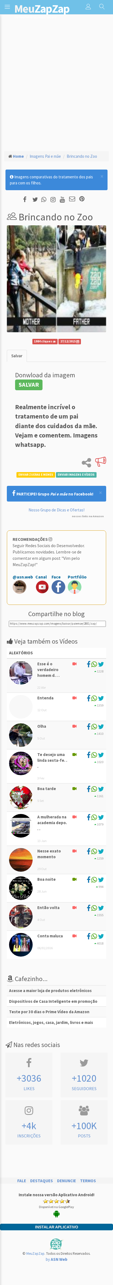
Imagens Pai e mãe (45, 156)
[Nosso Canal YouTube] (63, 199)
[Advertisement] (56, 87)
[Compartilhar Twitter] (36, 199)
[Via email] (72, 199)
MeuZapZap (35, 1253)
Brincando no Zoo (82, 156)
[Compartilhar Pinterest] (81, 199)
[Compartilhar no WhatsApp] (45, 199)
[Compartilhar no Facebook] (26, 199)
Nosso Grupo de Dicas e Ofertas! (56, 510)
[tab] (17, 356)
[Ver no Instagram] (53, 199)
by (56, 1259)
